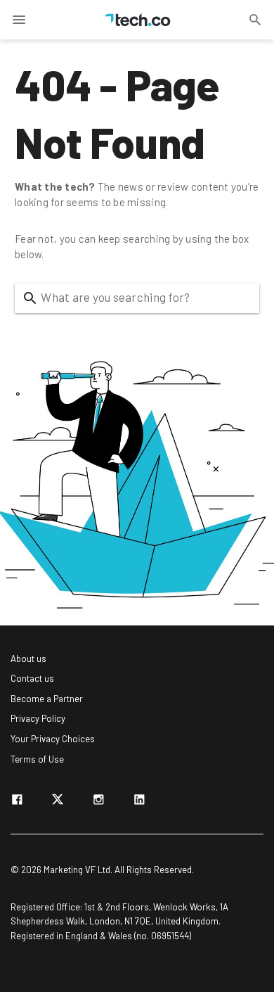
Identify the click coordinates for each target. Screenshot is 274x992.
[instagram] (98, 802)
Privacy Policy (38, 718)
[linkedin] (139, 802)
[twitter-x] (57, 802)
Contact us (32, 678)
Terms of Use (37, 759)
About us (28, 658)
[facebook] (17, 802)
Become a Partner (47, 698)
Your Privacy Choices (53, 738)
